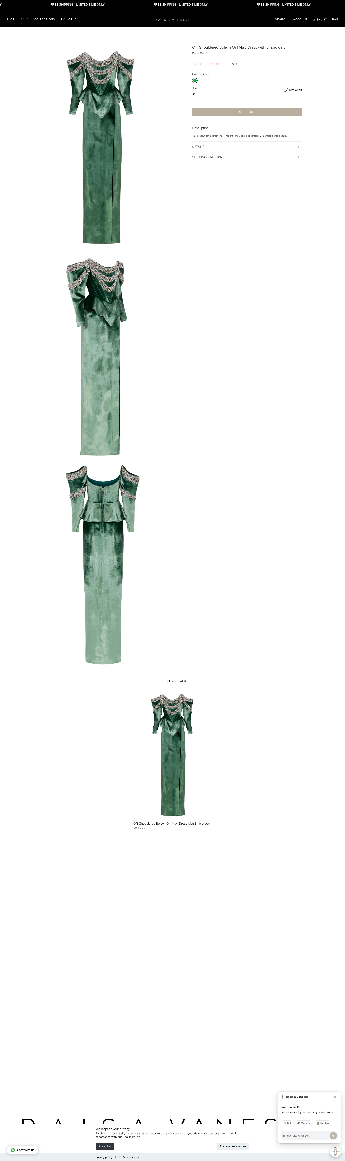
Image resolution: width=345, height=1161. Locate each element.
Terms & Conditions (127, 1157)
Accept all (105, 1146)
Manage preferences (233, 1146)
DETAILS (198, 147)
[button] (10, 19)
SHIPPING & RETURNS (208, 157)
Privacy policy (104, 1157)
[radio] (195, 80)
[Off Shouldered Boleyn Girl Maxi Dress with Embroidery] (172, 754)
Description (200, 128)
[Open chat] (335, 1151)
